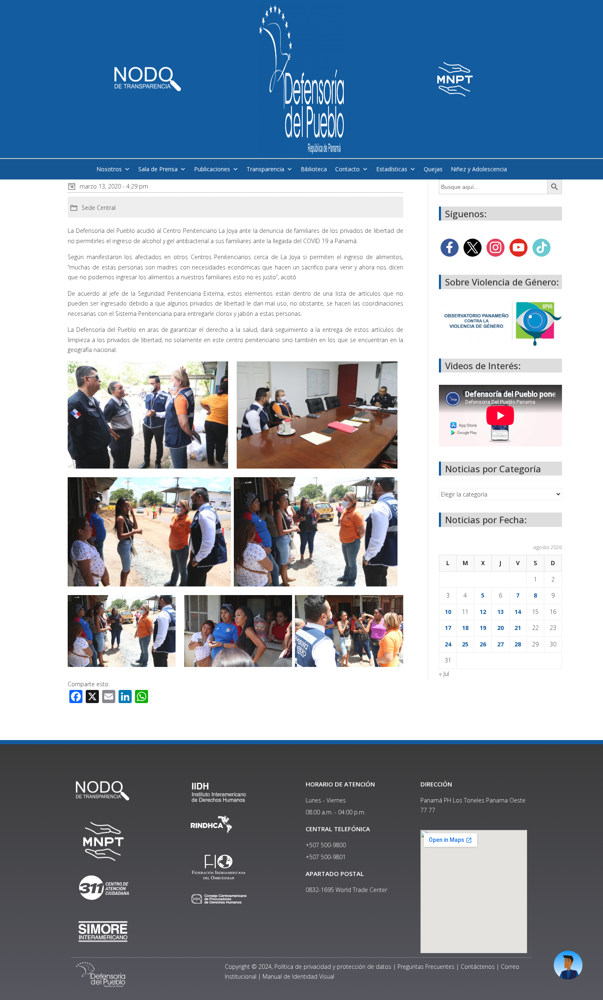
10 (448, 612)
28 (517, 644)
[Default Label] (518, 247)
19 (483, 628)
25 (465, 644)
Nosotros (109, 169)
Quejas (433, 169)
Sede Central (99, 207)
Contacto (347, 169)
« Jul (444, 674)
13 (500, 612)
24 (448, 644)
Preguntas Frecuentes (426, 966)
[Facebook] (450, 247)
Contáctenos (478, 966)
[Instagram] (496, 247)
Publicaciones (212, 169)
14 (517, 612)
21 (517, 628)
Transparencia (265, 169)
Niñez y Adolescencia (479, 169)
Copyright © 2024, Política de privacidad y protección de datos (308, 966)
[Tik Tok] (541, 247)
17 (448, 628)
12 (483, 612)
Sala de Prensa (158, 169)
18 (465, 628)
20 (500, 628)
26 (483, 644)
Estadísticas (391, 169)
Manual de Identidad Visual (298, 976)
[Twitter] (473, 247)
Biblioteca (314, 169)
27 (500, 644)
